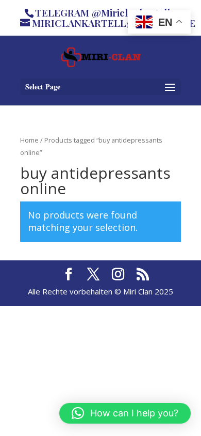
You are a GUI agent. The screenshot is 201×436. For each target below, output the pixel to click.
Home (29, 140)
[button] (125, 413)
